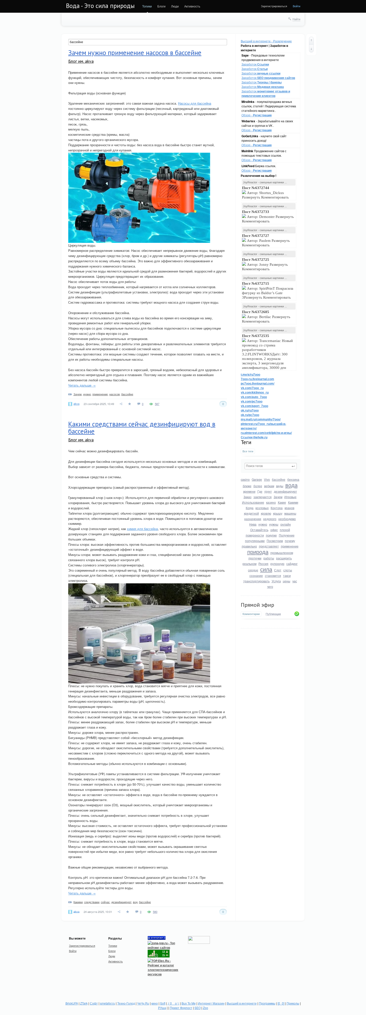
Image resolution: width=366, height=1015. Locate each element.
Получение (287, 535)
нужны (273, 524)
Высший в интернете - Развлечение (266, 41)
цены (286, 581)
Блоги (161, 6)
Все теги (248, 451)
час (294, 581)
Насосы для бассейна (194, 103)
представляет (269, 546)
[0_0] (281, 1003)
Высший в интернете (242, 1003)
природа (257, 551)
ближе (247, 486)
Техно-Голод (126, 1003)
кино (154, 1003)
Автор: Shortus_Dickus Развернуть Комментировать (266, 192)
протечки (254, 558)
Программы (267, 1003)
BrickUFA (71, 1003)
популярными (255, 541)
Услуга (276, 581)
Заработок (255, 64)
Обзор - (257, 115)
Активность (192, 6)
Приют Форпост (181, 1008)
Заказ (247, 497)
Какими (293, 502)
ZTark (84, 1003)
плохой (285, 530)
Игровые (290, 497)
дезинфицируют (285, 491)
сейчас (105, 902)
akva (76, 404)
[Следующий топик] (311, 49)
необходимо (287, 519)
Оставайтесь (259, 530)
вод (135, 902)
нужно (262, 524)
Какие (282, 502)
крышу (277, 513)
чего (270, 586)
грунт (268, 491)
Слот (277, 570)
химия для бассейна (142, 528)
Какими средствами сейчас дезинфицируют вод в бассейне (141, 428)
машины (290, 513)
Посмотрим (275, 541)
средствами (91, 902)
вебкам (269, 486)
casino (245, 479)
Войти (296, 6)
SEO (197, 1008)
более (257, 486)
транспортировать (256, 581)
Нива (252, 524)
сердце (253, 570)
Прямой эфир (257, 604)
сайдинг (292, 563)
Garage (257, 479)
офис (274, 530)
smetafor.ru (107, 1003)
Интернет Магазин (211, 1003)
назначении (252, 519)
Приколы (293, 1003)
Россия (263, 563)
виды (279, 486)
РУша (162, 1008)
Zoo (205, 1008)
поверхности (255, 535)
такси (287, 575)
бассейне (278, 479)
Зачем (278, 497)
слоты (287, 570)
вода (291, 485)
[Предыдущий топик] (311, 41)
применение (290, 546)
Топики (147, 6)
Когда (249, 508)
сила (266, 569)
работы (268, 558)
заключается (262, 497)
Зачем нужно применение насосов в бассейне (134, 52)
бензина (293, 479)
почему (290, 541)
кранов (289, 508)
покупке (271, 535)
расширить (284, 558)
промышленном (281, 552)
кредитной (251, 513)
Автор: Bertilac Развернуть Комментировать (266, 316)
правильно (249, 546)
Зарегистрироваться (274, 6)
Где (259, 491)
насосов (114, 394)
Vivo (267, 479)
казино (271, 502)
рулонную (277, 563)
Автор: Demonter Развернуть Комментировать (268, 216)
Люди (175, 6)
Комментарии (251, 613)
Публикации (273, 614)
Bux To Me (189, 1003)
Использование (253, 502)
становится (273, 575)
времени (249, 491)
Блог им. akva (81, 61)
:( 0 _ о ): (173, 1003)
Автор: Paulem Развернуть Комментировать (266, 240)
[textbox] (270, 466)
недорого (269, 519)
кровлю (266, 513)
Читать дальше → (82, 385)
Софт (94, 1003)
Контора (277, 508)
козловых (262, 508)
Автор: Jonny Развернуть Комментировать (265, 264)
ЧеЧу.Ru (143, 1003)
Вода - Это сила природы (100, 6)
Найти (296, 19)
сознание (256, 575)
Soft (162, 1003)
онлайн (285, 524)
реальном (249, 563)
